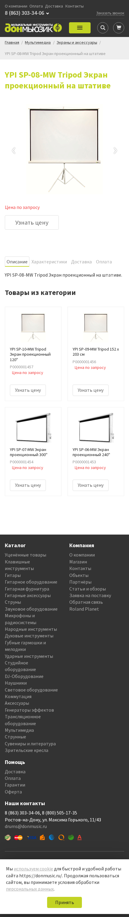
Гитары (13, 575)
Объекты (78, 575)
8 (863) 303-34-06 (24, 13)
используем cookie (33, 869)
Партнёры (80, 582)
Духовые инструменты (29, 636)
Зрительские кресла (26, 750)
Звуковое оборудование (31, 609)
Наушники (16, 683)
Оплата (36, 6)
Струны (13, 602)
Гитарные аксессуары (28, 595)
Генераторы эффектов (29, 710)
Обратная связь (86, 602)
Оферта (13, 792)
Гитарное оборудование (31, 582)
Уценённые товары (25, 555)
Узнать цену (32, 222)
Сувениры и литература (30, 744)
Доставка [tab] (81, 262)
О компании (16, 6)
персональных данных (30, 889)
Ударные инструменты (29, 656)
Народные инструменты (31, 629)
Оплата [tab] (104, 262)
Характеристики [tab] (49, 262)
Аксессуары (17, 703)
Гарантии (15, 785)
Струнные (15, 737)
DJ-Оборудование (24, 676)
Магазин (78, 562)
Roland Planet (84, 609)
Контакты (74, 6)
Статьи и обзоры (87, 589)
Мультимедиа (19, 730)
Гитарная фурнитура (27, 589)
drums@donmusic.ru (26, 826)
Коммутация (18, 696)
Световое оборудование (31, 690)
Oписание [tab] (17, 262)
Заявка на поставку (90, 595)
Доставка (54, 6)
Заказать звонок (110, 13)
